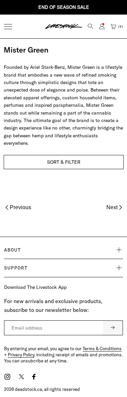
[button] (8, 26)
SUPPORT (16, 268)
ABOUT (12, 250)
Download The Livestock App (35, 287)
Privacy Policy (21, 354)
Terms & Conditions (102, 348)
